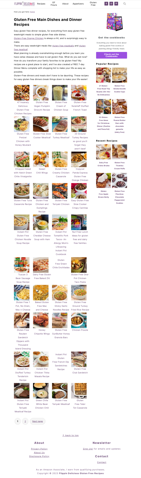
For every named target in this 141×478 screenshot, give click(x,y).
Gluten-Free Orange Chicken (29, 38)
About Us (39, 452)
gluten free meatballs (63, 45)
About (65, 3)
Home (32, 12)
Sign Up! (88, 449)
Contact (101, 462)
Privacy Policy (39, 449)
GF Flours (54, 3)
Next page (37, 421)
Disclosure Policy (39, 456)
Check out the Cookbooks (111, 55)
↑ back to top (70, 435)
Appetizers (78, 3)
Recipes (41, 3)
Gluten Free (93, 3)
